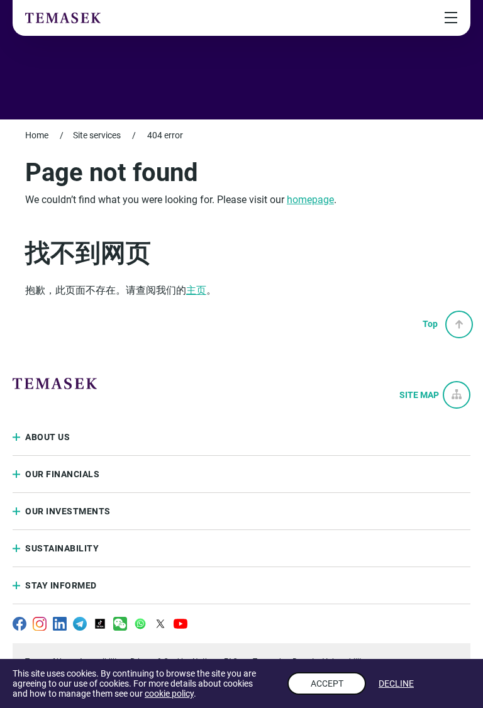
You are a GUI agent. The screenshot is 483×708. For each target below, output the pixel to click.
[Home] (63, 18)
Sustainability (62, 548)
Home (36, 135)
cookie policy (169, 694)
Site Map (419, 395)
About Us (47, 437)
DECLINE (396, 683)
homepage (310, 200)
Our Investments (68, 511)
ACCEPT (327, 683)
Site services (97, 135)
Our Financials (62, 474)
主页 (196, 290)
